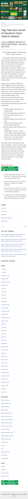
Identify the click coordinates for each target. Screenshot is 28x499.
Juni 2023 (3, 291)
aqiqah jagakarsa (5, 406)
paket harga (4, 221)
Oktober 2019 (4, 314)
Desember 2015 (5, 372)
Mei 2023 (3, 295)
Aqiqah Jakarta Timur (6, 422)
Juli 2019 (3, 324)
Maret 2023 (4, 301)
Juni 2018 (3, 333)
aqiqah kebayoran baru (8, 49)
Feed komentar (5, 473)
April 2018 (3, 340)
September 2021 (5, 311)
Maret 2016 (4, 363)
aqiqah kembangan (6, 439)
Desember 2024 (5, 275)
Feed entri (3, 469)
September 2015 (5, 382)
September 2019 (5, 317)
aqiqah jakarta (4, 410)
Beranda (3, 23)
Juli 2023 (3, 288)
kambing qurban (5, 452)
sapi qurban (4, 455)
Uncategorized (5, 458)
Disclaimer (3, 214)
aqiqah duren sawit (6, 403)
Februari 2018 (4, 346)
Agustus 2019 (4, 320)
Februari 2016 (4, 366)
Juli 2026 (3, 269)
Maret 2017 (4, 356)
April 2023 (3, 298)
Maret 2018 (4, 343)
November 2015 (5, 376)
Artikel (2, 445)
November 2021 (5, 304)
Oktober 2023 (4, 278)
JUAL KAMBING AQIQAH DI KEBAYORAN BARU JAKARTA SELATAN (14, 44)
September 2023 (5, 282)
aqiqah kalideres (5, 429)
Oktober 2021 (4, 308)
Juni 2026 (3, 272)
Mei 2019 (3, 330)
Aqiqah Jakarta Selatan (7, 419)
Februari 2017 (4, 359)
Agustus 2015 (4, 385)
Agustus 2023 (4, 285)
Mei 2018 (3, 337)
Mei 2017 (3, 353)
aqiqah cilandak (5, 400)
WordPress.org (5, 476)
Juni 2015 (3, 392)
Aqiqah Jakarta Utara (6, 426)
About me (3, 208)
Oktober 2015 (4, 379)
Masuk (3, 466)
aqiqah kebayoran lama (7, 435)
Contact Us (4, 211)
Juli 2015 (3, 388)
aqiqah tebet (4, 442)
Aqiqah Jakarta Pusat (6, 416)
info (2, 448)
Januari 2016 (4, 369)
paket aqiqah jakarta (6, 217)
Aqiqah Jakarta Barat (6, 413)
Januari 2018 (4, 350)
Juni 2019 (3, 327)
